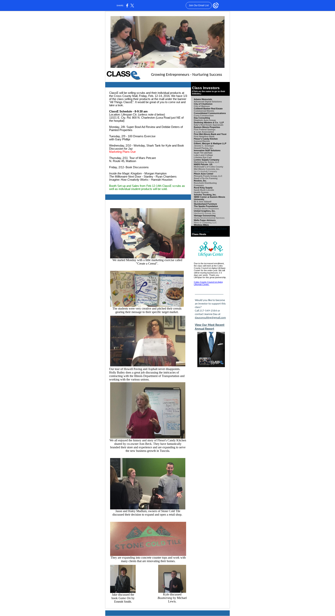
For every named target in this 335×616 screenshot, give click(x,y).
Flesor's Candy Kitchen (206, 139)
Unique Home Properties (206, 208)
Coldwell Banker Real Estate (208, 108)
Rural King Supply (203, 187)
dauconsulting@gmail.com (210, 317)
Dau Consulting (202, 118)
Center (203, 197)
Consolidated (201, 113)
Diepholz (199, 120)
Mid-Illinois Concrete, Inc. (207, 169)
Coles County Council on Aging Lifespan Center (209, 230)
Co (195, 185)
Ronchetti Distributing (205, 183)
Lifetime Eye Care (203, 157)
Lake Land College (203, 155)
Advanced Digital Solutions (208, 101)
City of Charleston (203, 104)
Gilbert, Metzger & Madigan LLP (210, 143)
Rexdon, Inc (200, 180)
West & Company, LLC (205, 222)
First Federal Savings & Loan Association (204, 130)
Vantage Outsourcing (205, 215)
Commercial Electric (204, 111)
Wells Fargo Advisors (205, 220)
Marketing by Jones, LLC (206, 162)
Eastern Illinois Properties (207, 127)
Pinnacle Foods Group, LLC (208, 176)
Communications (217, 113)
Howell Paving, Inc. (203, 148)
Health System (201, 192)
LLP (222, 122)
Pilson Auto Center (203, 174)
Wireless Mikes (201, 225)
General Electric (202, 141)
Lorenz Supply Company (206, 160)
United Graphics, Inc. (204, 211)
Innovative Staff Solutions (207, 150)
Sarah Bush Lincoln (204, 190)
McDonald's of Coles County (208, 167)
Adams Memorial (202, 99)
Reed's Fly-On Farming (206, 178)
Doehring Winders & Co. (206, 122)
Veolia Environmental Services (209, 218)
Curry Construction (204, 115)
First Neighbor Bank (204, 136)
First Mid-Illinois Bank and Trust (210, 134)
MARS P (201, 164)
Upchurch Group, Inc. (205, 213)
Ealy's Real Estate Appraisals (208, 125)
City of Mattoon (202, 106)
